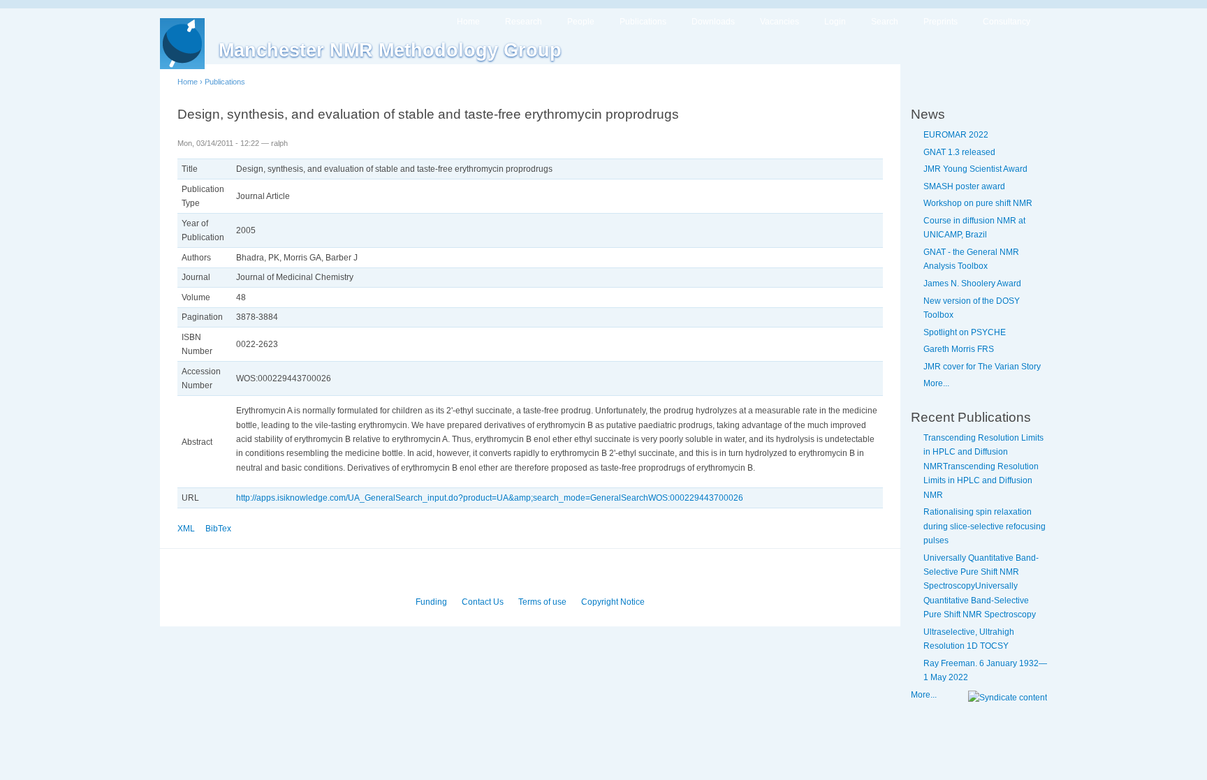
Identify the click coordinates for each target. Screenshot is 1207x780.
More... (936, 383)
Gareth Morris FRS (958, 349)
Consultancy (1006, 22)
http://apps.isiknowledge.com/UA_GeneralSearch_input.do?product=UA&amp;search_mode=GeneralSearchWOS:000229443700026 (489, 498)
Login (835, 22)
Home (468, 22)
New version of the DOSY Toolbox (971, 308)
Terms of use (542, 602)
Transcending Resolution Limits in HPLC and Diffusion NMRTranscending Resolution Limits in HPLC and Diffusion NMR (983, 466)
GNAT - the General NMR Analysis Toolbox (971, 259)
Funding (431, 602)
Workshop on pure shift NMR (977, 203)
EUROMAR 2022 (955, 135)
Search (884, 22)
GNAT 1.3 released (959, 152)
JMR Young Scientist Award (975, 169)
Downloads (713, 22)
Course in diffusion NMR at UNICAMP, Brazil (974, 228)
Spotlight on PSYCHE (964, 332)
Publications (643, 22)
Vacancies (779, 22)
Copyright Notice (613, 602)
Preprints (940, 22)
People (580, 22)
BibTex (218, 529)
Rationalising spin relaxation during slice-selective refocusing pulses (984, 526)
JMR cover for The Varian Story (982, 366)
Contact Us (483, 602)
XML (186, 529)
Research (523, 22)
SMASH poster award (964, 186)
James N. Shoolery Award (972, 283)
